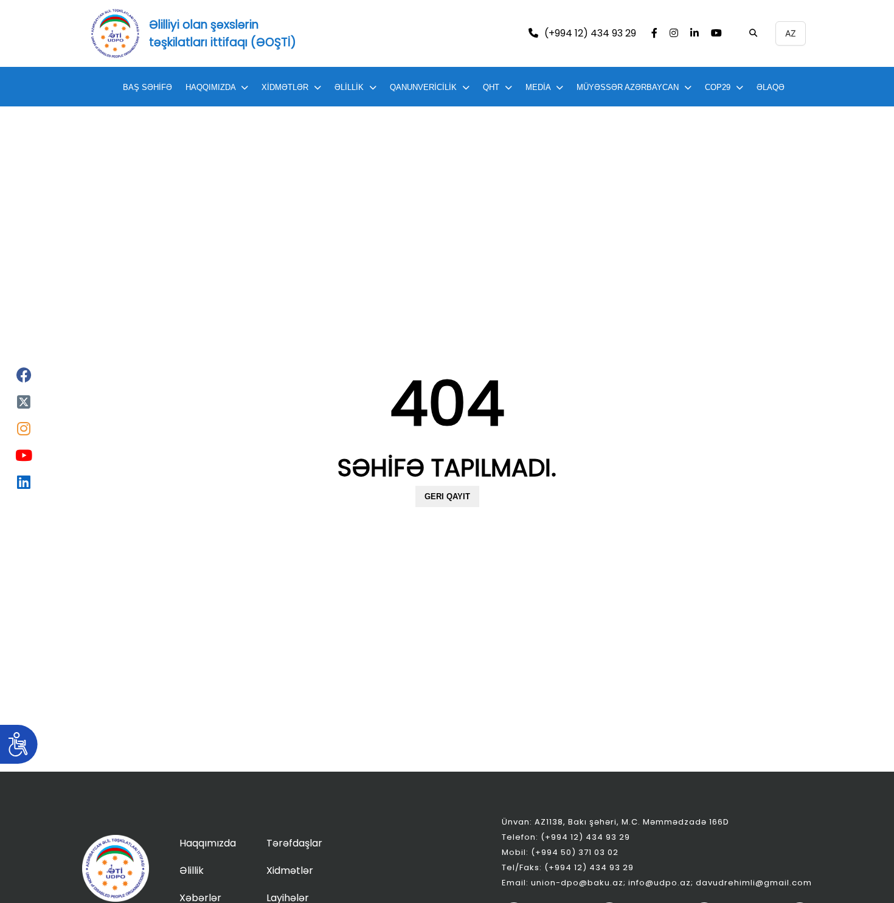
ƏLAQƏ (771, 87)
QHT (491, 87)
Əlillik (191, 870)
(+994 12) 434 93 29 (590, 34)
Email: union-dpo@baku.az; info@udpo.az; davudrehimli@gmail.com (657, 882)
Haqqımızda (207, 843)
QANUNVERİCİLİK (423, 87)
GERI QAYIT (447, 496)
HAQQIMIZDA (210, 87)
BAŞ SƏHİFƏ (147, 87)
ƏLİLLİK (349, 87)
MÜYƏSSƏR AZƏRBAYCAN (628, 87)
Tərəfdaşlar (294, 843)
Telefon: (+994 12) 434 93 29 (566, 837)
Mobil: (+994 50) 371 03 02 (560, 852)
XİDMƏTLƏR (285, 87)
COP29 (717, 87)
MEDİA (537, 87)
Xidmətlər (289, 870)
